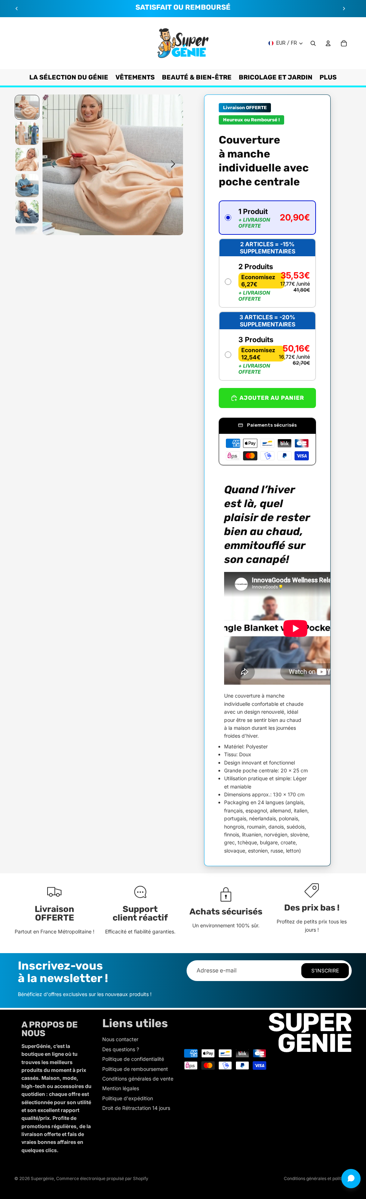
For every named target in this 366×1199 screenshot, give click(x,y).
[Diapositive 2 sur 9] (27, 133)
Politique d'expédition (127, 1098)
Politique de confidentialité (133, 1059)
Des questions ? (120, 1049)
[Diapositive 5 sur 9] (27, 211)
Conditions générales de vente (137, 1079)
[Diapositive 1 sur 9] (27, 107)
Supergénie (42, 1178)
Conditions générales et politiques (318, 1178)
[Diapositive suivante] (344, 8)
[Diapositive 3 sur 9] (27, 159)
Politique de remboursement (135, 1069)
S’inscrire (325, 970)
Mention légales (120, 1088)
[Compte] (328, 43)
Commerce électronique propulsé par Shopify (102, 1178)
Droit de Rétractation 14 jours (136, 1108)
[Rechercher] (313, 43)
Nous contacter (120, 1039)
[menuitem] (328, 77)
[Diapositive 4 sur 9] (27, 185)
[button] (267, 217)
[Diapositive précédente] (17, 8)
